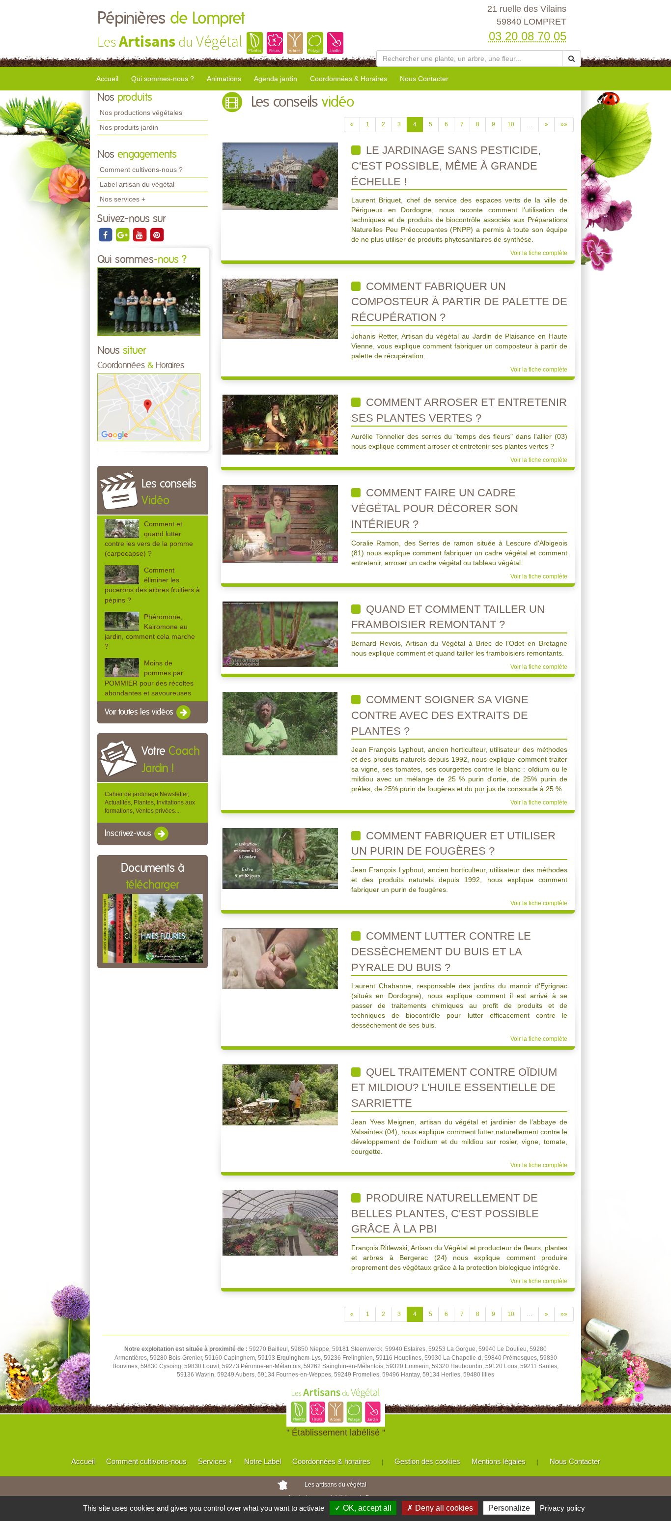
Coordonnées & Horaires (348, 79)
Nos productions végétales (141, 112)
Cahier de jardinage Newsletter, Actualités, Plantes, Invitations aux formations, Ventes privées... (150, 802)
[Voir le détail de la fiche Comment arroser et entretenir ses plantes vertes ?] (280, 424)
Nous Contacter (424, 79)
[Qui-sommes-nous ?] (148, 301)
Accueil (107, 79)
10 (510, 124)
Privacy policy (562, 1508)
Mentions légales (499, 1461)
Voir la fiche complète (538, 253)
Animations (224, 79)
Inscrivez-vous (129, 834)
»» (563, 124)
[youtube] (140, 234)
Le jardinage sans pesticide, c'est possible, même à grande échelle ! (446, 165)
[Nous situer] (148, 406)
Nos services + (122, 199)
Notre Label (262, 1461)
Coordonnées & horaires (331, 1461)
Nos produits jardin (129, 127)
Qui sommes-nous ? (162, 79)
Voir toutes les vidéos (140, 712)
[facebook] (105, 234)
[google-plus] (123, 234)
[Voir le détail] (122, 528)
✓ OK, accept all (363, 1508)
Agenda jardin (275, 79)
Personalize (509, 1508)
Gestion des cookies (427, 1461)
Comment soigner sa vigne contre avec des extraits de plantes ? (440, 715)
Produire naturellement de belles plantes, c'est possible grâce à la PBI (445, 1213)
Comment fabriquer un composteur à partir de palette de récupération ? (459, 301)
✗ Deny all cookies (440, 1508)
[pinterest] (157, 234)
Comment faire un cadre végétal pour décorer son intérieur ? (434, 508)
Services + (215, 1461)
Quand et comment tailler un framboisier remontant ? (448, 617)
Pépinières (171, 18)
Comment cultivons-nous (146, 1461)
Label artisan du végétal (137, 184)
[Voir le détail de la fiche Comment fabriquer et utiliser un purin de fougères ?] (280, 858)
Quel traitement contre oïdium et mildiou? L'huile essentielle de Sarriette (454, 1087)
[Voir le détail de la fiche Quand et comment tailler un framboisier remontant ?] (280, 633)
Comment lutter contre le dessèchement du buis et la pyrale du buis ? (441, 951)
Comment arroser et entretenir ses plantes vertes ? (459, 410)
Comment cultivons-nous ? (141, 169)
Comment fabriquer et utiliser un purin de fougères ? (453, 844)
